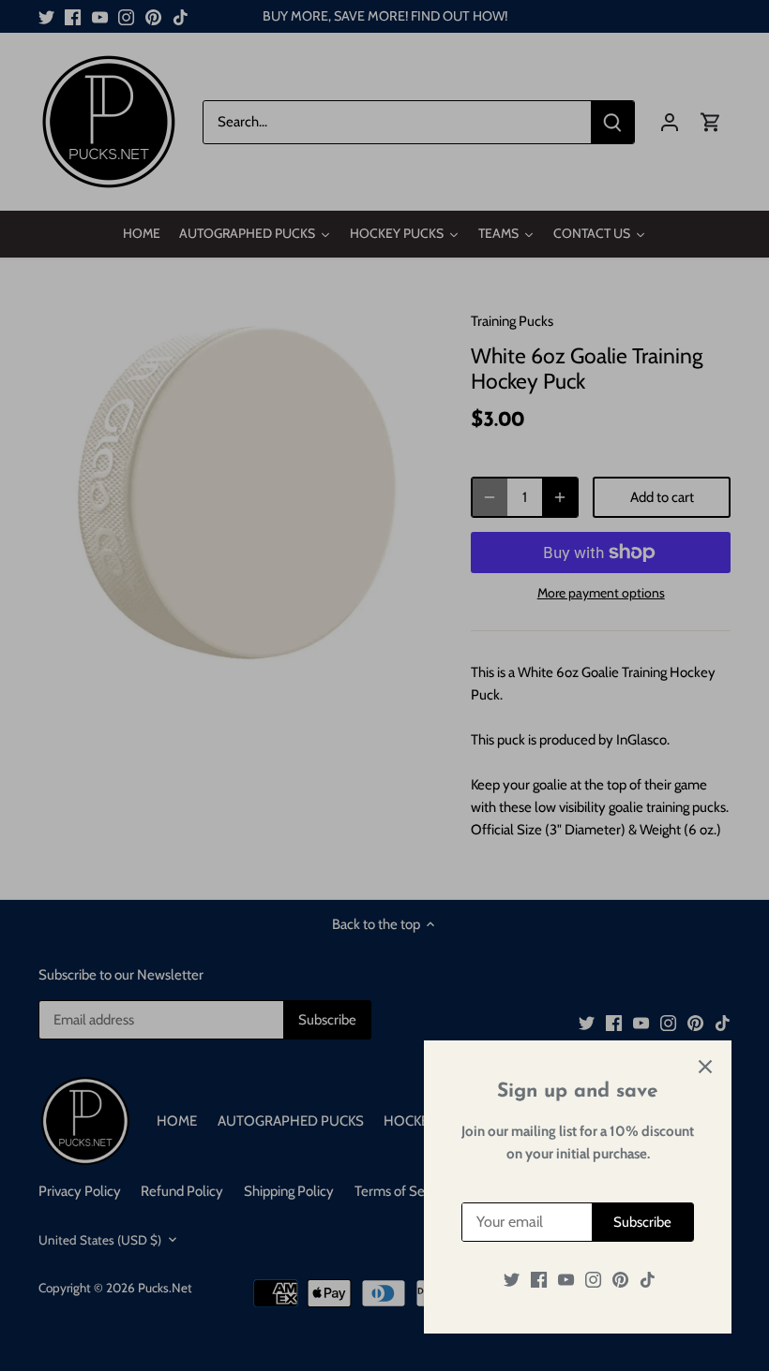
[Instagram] (593, 1280)
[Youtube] (566, 1280)
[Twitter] (512, 1280)
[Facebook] (539, 1280)
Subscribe (642, 1222)
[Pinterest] (620, 1280)
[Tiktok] (648, 1280)
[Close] (705, 1066)
